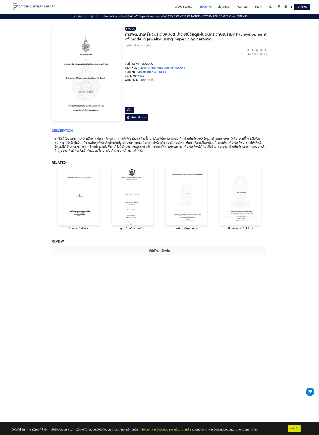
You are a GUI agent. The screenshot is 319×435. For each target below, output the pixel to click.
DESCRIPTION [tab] (62, 131)
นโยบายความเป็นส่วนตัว (154, 430)
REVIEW (58, 241)
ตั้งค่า (257, 430)
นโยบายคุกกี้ (181, 430)
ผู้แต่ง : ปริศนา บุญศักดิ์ (139, 46)
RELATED (59, 163)
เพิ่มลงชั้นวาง (137, 117)
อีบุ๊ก (129, 110)
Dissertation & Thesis (151, 72)
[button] (206, 6)
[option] (78, 198)
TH (289, 7)
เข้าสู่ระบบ (302, 7)
